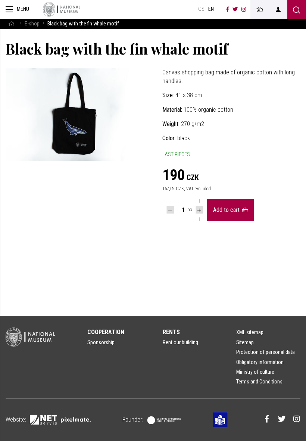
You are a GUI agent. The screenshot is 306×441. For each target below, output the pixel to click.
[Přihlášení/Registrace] (278, 9)
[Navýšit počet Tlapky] (199, 210)
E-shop (32, 24)
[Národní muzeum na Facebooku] (227, 9)
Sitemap (245, 342)
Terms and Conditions (259, 382)
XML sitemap (249, 332)
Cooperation (105, 332)
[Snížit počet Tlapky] (170, 210)
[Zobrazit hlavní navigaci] (17, 9)
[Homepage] (61, 9)
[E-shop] (259, 9)
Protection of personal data (265, 352)
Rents (171, 332)
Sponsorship (101, 342)
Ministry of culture (255, 372)
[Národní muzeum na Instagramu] (244, 9)
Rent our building (180, 342)
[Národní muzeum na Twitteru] (235, 9)
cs (201, 9)
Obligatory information (260, 362)
